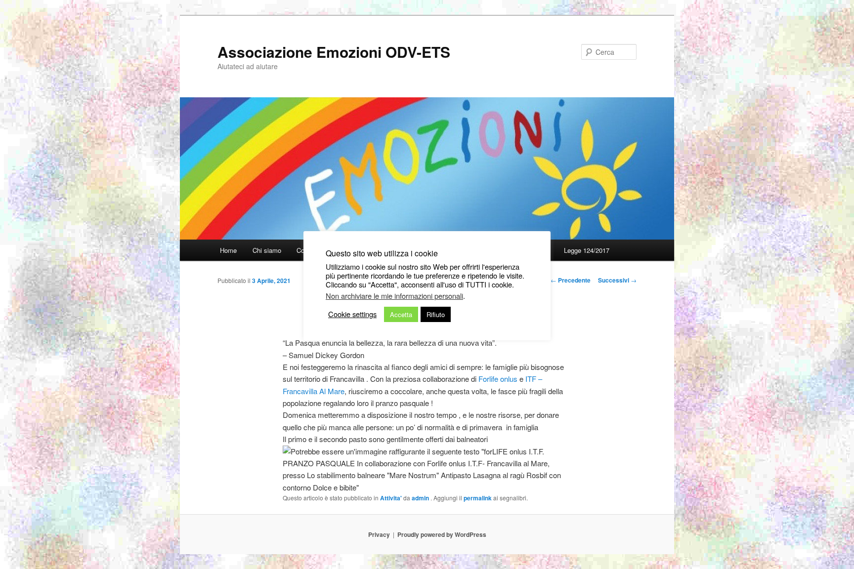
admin (421, 497)
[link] (497, 378)
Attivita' (391, 497)
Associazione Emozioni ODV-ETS (333, 51)
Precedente (571, 280)
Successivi (617, 280)
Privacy (379, 534)
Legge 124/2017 (586, 250)
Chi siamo (267, 250)
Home (228, 250)
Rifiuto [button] (436, 314)
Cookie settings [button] (352, 314)
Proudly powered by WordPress (441, 534)
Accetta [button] (401, 314)
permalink (478, 497)
